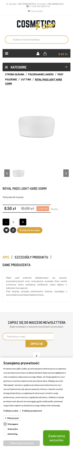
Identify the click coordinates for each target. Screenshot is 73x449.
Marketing (12, 434)
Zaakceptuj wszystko (56, 438)
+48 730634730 (25, 4)
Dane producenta (16, 265)
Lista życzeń (37, 11)
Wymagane (13, 424)
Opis (6, 257)
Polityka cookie (10, 410)
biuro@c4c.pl (43, 6)
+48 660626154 (55, 4)
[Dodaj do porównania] (13, 230)
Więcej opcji (13, 418)
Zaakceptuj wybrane (22, 443)
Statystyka (13, 429)
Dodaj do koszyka (30, 230)
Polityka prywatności (32, 410)
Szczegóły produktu (31, 257)
